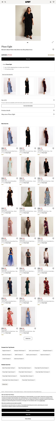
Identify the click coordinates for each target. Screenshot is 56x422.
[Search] (5, 2)
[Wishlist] (53, 2)
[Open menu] (2, 2)
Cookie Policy (42, 400)
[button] (28, 23)
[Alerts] (50, 2)
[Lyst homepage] (28, 2)
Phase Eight (6, 46)
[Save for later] (53, 49)
